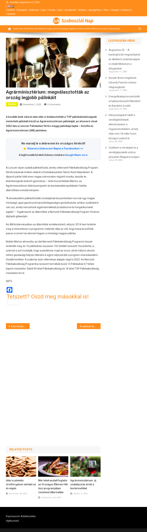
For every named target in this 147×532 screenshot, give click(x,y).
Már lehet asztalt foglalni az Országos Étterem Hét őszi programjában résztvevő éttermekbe (53, 486)
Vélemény (29, 29)
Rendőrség (40, 29)
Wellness (96, 29)
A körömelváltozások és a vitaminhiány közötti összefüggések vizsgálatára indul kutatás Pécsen (20, 326)
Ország (49, 29)
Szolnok (11, 14)
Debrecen (34, 10)
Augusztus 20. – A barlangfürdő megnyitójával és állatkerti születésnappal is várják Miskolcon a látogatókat (124, 59)
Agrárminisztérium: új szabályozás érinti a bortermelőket (83, 484)
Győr (60, 10)
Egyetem (73, 29)
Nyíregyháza (95, 10)
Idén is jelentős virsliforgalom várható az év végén (21, 484)
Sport (55, 29)
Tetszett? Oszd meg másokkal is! (48, 297)
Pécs (106, 10)
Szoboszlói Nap (77, 21)
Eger (44, 10)
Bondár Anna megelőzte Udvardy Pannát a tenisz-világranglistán (123, 82)
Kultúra (81, 29)
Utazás (117, 29)
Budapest (22, 10)
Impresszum (13, 516)
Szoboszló (126, 10)
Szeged (115, 10)
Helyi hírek (18, 29)
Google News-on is (76, 155)
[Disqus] (53, 381)
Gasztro (12, 104)
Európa (52, 10)
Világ (110, 29)
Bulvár (88, 29)
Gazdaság (63, 29)
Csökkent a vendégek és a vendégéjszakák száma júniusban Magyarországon (124, 152)
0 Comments (53, 104)
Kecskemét (70, 10)
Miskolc (82, 10)
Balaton (11, 10)
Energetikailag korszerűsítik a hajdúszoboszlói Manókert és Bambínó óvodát (125, 101)
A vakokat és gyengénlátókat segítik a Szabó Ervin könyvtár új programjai (90, 326)
